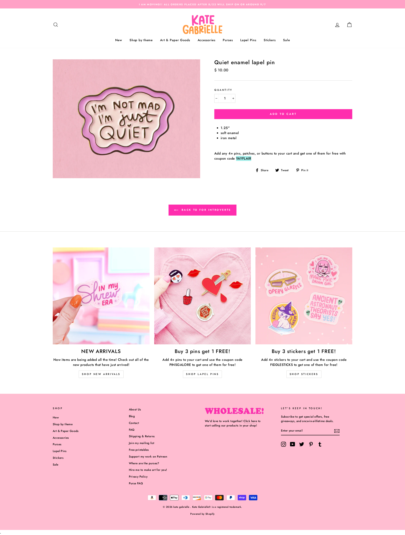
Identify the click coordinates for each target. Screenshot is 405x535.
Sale (286, 40)
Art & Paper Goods (175, 40)
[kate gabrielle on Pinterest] (310, 444)
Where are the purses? (144, 463)
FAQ (132, 430)
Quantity (223, 90)
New (118, 40)
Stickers (270, 40)
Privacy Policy (138, 476)
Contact (134, 423)
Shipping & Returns (142, 436)
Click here (250, 421)
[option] (202, 4)
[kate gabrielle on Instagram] (283, 444)
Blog (132, 416)
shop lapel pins (202, 374)
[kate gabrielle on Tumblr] (320, 444)
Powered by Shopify (202, 514)
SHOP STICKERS (304, 374)
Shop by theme (141, 40)
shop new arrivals (101, 374)
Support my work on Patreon (148, 456)
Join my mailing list (141, 443)
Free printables (139, 450)
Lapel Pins (248, 40)
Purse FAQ (136, 483)
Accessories (206, 40)
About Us (135, 409)
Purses (228, 40)
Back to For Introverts (205, 210)
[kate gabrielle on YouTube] (292, 444)
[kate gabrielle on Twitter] (301, 444)
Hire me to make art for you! (148, 470)
